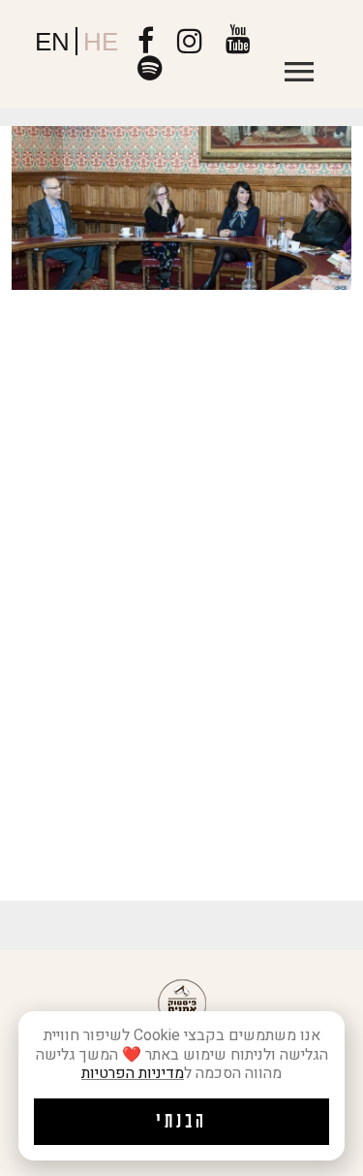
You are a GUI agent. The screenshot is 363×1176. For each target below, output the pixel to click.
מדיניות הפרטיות (132, 1073)
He (100, 41)
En (52, 41)
